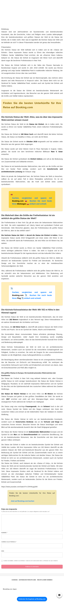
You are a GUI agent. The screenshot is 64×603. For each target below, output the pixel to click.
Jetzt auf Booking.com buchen (22, 501)
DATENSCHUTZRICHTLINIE (27, 580)
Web (2, 551)
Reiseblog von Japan (10, 589)
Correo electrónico (9, 541)
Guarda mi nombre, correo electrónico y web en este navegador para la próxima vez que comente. (31, 560)
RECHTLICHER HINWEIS (44, 580)
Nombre (4, 532)
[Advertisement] (32, 15)
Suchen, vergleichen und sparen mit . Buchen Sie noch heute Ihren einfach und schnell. (32, 201)
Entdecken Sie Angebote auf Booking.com (32, 599)
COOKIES (15, 580)
